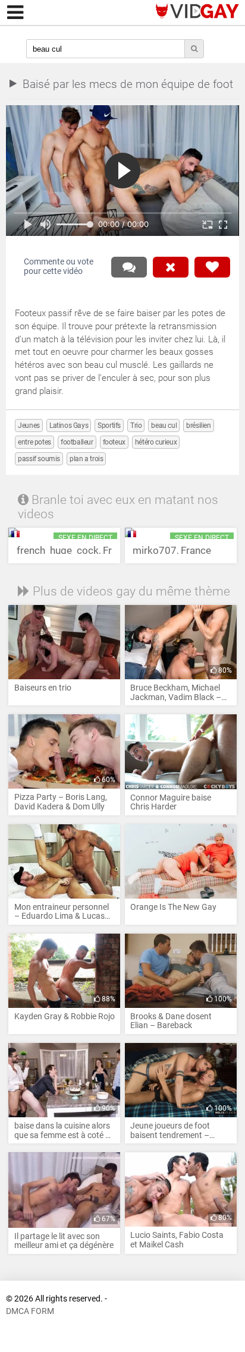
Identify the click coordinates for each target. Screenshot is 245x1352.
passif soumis (39, 459)
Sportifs (109, 425)
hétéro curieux (156, 442)
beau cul (164, 425)
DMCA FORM (30, 1311)
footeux (114, 442)
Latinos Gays (68, 425)
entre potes (34, 442)
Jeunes (29, 425)
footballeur (77, 442)
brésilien (198, 425)
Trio (136, 425)
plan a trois (86, 459)
